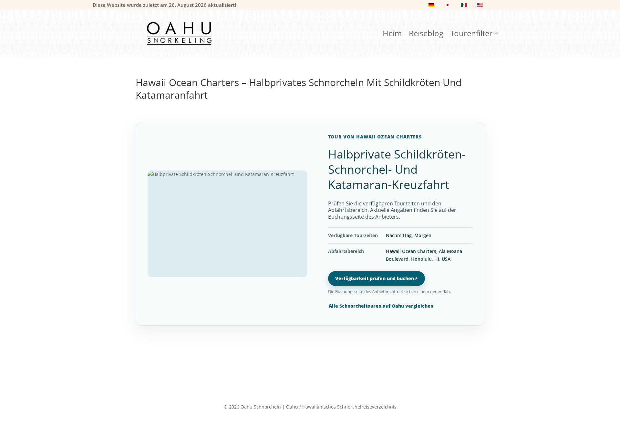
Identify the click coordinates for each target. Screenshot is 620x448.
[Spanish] (463, 6)
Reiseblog (426, 34)
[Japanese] (447, 6)
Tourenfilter (471, 34)
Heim (392, 34)
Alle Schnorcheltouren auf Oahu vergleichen (381, 306)
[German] (431, 6)
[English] (479, 6)
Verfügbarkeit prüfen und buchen (376, 278)
